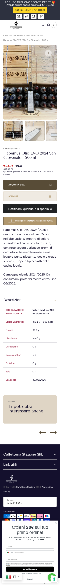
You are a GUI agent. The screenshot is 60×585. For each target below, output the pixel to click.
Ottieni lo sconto (30, 569)
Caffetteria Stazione (25, 487)
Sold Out (13, 196)
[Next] (53, 432)
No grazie (30, 579)
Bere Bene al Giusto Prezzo (26, 35)
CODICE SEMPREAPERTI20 (30, 10)
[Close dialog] (56, 523)
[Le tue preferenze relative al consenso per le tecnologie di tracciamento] (54, 579)
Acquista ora (16, 185)
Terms (9, 564)
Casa (5, 35)
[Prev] (42, 432)
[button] (5, 25)
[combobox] (9, 552)
